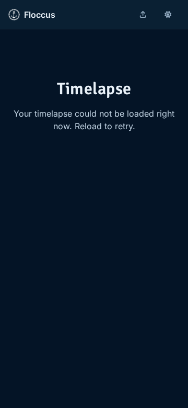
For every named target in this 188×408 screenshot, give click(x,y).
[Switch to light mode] (168, 14)
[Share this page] (143, 14)
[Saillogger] (14, 14)
